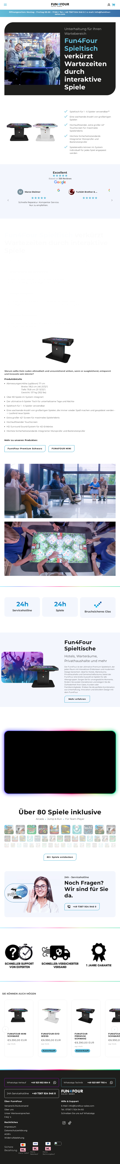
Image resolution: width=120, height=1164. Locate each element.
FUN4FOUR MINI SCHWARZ (16, 1035)
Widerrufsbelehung (14, 1137)
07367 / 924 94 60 (74, 1109)
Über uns (9, 1109)
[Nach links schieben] (5, 1029)
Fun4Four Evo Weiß (50, 1035)
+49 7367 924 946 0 (75, 12)
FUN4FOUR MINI (61, 448)
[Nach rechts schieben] (114, 1029)
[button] (5, 4)
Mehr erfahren (77, 699)
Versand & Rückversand (16, 1106)
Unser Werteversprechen (17, 1113)
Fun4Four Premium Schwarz (25, 448)
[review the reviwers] (43, 190)
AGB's (7, 1134)
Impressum (10, 1126)
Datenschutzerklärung (15, 1130)
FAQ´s (7, 1117)
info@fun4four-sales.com (81, 1106)
